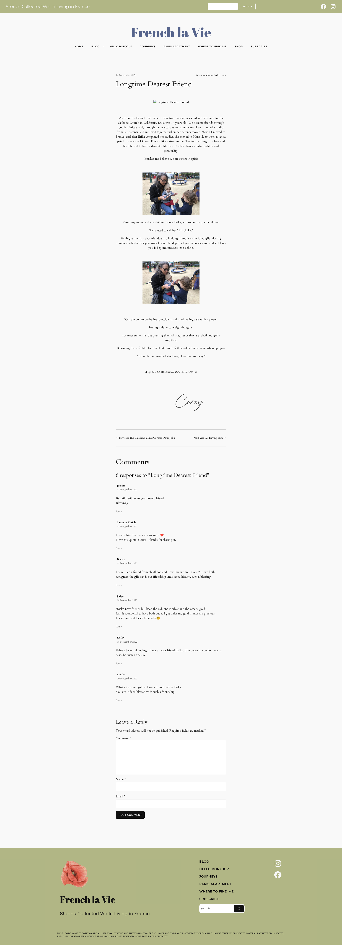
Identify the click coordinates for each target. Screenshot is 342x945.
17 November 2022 (127, 489)
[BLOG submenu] (103, 46)
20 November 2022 (127, 678)
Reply (119, 511)
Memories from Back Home (211, 75)
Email (120, 796)
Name (121, 779)
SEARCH (248, 6)
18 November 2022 (127, 526)
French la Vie (171, 32)
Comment (123, 738)
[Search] (239, 908)
